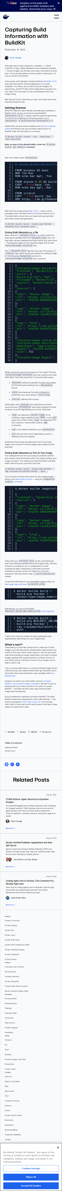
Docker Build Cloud (12, 940)
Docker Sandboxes (12, 954)
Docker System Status (13, 1115)
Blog (6, 1086)
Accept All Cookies (31, 1185)
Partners (8, 1106)
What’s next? (10, 751)
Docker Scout (10, 935)
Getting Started (11, 747)
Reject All (31, 1177)
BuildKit (11, 732)
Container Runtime (12, 976)
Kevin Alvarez (15, 58)
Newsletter (9, 1032)
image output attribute (17, 584)
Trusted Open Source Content (16, 986)
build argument (47, 611)
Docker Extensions (12, 981)
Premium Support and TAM (15, 1059)
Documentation (11, 998)
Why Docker (9, 1091)
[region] (31, 1167)
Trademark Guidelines (13, 1135)
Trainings (8, 1008)
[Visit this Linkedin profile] (6, 764)
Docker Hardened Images (14, 950)
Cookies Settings (31, 1168)
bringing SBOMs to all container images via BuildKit (28, 682)
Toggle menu (56, 16)
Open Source (10, 1023)
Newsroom (9, 1120)
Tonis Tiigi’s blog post (31, 702)
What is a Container (12, 1081)
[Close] (58, 1147)
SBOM (34, 732)
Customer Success (12, 1101)
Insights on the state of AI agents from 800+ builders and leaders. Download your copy (37, 6)
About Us (8, 1076)
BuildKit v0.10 (50, 81)
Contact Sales (10, 1069)
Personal (8, 1040)
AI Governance (10, 959)
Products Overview (12, 920)
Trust (7, 1096)
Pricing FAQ (9, 1064)
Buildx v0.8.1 (33, 211)
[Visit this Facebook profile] (18, 764)
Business (8, 1054)
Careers (8, 1139)
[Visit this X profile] (12, 764)
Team (7, 1050)
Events (7, 1110)
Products (46, 732)
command (18, 482)
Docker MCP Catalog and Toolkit (17, 945)
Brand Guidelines (11, 1130)
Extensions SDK (11, 1013)
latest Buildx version (23, 479)
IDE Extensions (10, 972)
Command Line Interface (14, 967)
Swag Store (9, 1125)
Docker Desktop (11, 925)
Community (9, 1018)
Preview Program (11, 1028)
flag (37, 235)
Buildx (23, 732)
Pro (6, 1045)
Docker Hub (9, 930)
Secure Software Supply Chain (16, 991)
